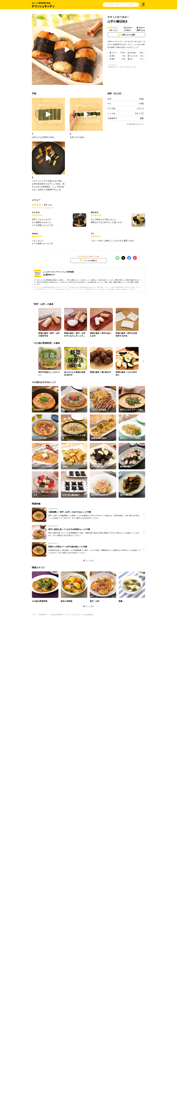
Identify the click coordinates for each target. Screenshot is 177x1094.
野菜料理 (42, 614)
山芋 (109, 99)
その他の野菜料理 (56, 614)
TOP (33, 614)
